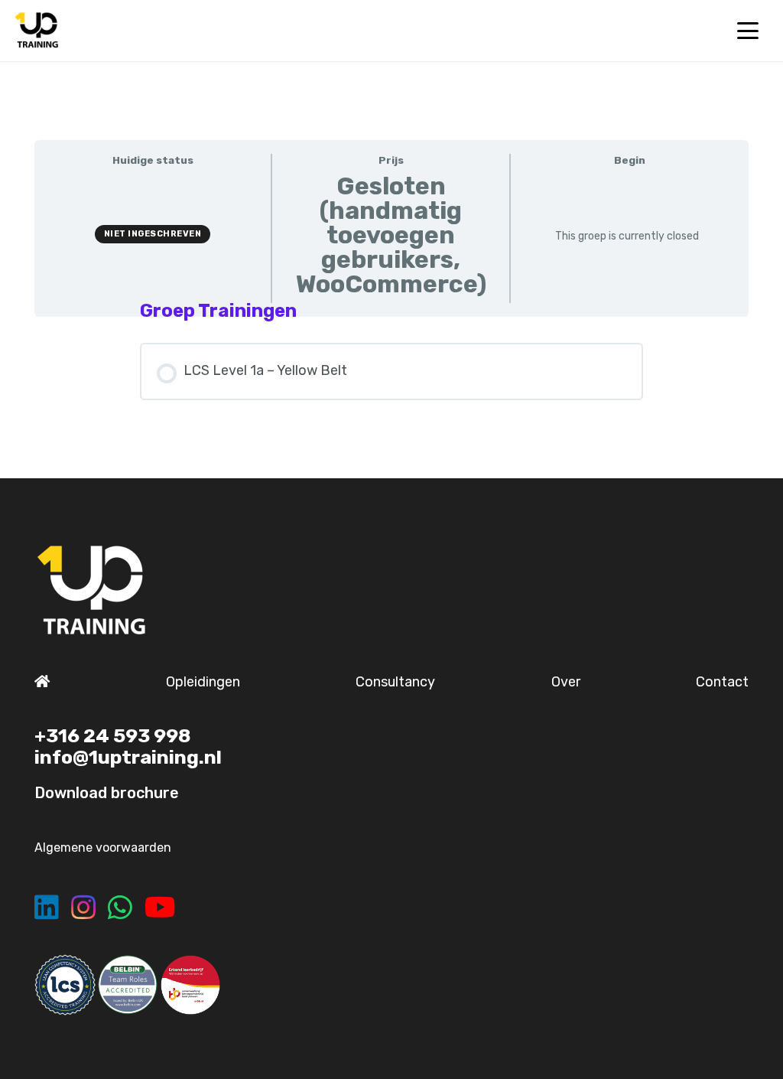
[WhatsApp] (120, 907)
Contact (722, 681)
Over (565, 681)
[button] (747, 30)
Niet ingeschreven (153, 234)
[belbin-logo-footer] (127, 984)
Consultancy (395, 681)
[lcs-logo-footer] (65, 984)
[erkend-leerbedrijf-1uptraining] (190, 984)
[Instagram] (83, 907)
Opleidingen (203, 681)
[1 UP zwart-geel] (37, 30)
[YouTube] (160, 907)
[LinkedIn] (46, 907)
